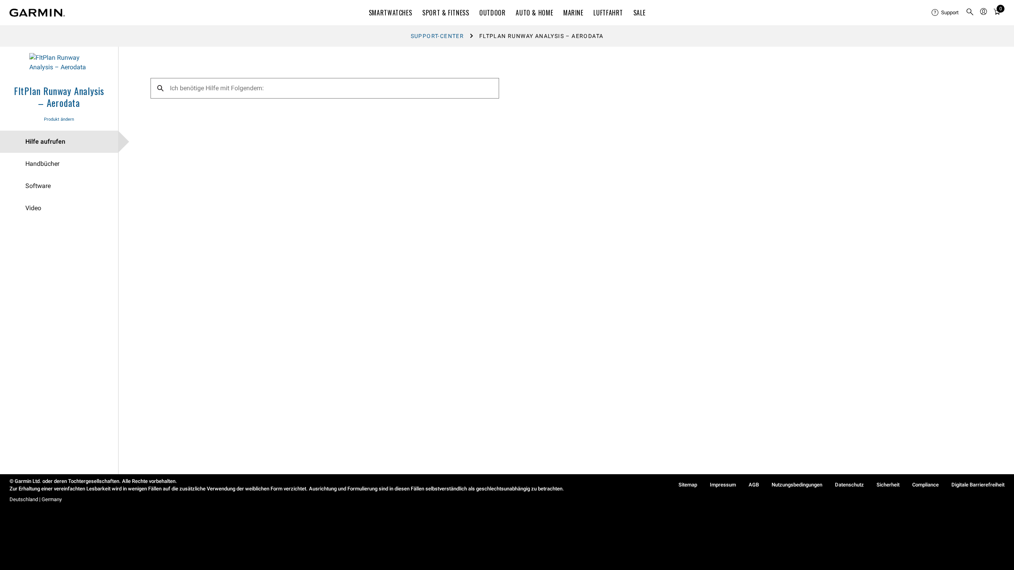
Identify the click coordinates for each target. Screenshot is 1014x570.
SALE (639, 12)
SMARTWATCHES (390, 12)
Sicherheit (888, 485)
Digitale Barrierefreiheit (977, 485)
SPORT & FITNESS (445, 12)
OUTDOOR (492, 12)
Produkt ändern (59, 119)
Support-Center (437, 36)
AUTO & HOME (534, 12)
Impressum (723, 485)
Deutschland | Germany (36, 499)
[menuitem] (945, 12)
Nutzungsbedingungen (797, 485)
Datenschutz (849, 485)
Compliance (925, 485)
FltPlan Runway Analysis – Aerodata (59, 97)
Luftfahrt (608, 12)
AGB (754, 485)
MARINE (573, 12)
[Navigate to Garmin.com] (37, 12)
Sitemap (688, 485)
